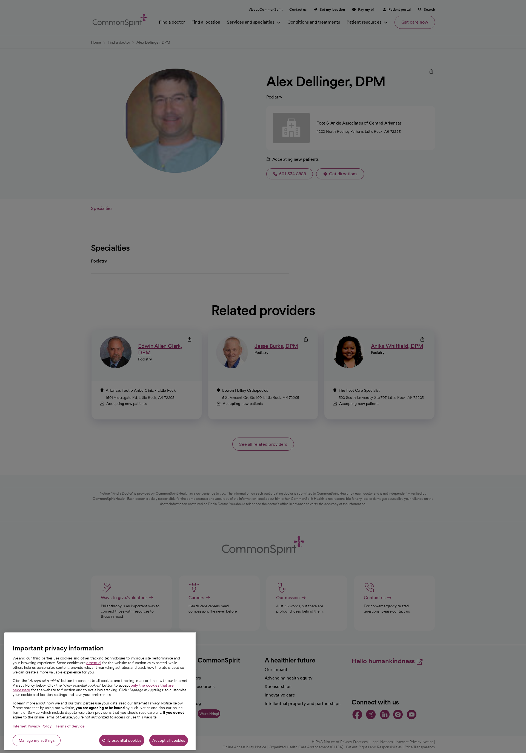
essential (93, 663)
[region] (100, 691)
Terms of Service (70, 726)
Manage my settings (37, 740)
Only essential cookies (121, 740)
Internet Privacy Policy (32, 726)
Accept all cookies (168, 740)
